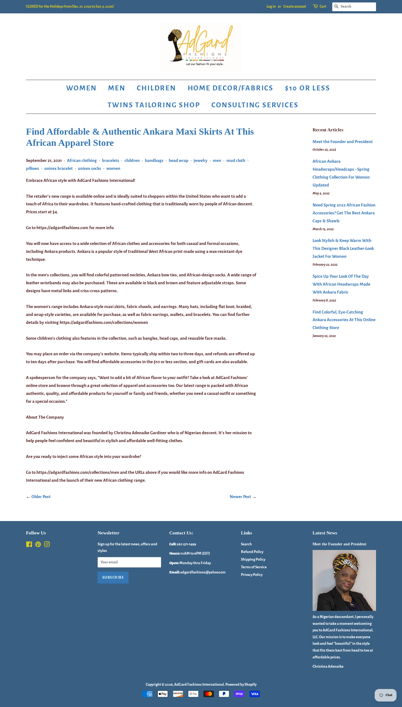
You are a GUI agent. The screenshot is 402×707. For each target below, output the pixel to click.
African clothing (82, 160)
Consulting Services (254, 105)
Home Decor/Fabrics (230, 88)
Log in (271, 6)
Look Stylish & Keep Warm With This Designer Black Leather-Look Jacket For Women (343, 248)
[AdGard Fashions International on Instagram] (47, 545)
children (132, 160)
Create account (294, 6)
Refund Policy (252, 552)
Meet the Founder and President (343, 141)
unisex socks (89, 168)
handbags (154, 160)
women (113, 168)
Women (81, 88)
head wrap (178, 160)
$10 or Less (307, 88)
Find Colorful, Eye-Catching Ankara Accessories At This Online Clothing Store (344, 320)
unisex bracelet (58, 168)
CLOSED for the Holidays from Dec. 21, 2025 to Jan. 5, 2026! (70, 6)
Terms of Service (254, 567)
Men (116, 88)
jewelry (201, 160)
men (217, 160)
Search (246, 544)
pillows (32, 168)
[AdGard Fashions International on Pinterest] (38, 545)
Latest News (325, 533)
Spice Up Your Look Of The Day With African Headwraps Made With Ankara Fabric (341, 284)
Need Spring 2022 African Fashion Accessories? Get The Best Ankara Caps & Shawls (344, 213)
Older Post (41, 496)
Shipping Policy (253, 559)
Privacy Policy (252, 575)
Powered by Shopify (241, 684)
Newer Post (240, 496)
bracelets (110, 160)
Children (156, 88)
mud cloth (235, 160)
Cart (323, 6)
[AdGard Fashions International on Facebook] (29, 545)
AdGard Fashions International (199, 684)
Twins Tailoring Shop (153, 105)
